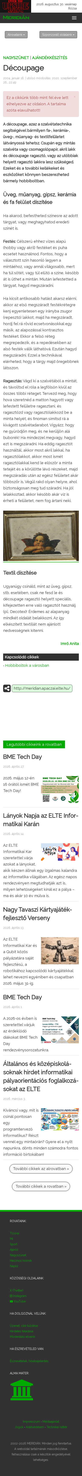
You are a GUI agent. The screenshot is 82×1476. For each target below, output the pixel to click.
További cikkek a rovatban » (41, 1186)
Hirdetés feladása (21, 1331)
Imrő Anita (70, 643)
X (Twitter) (16, 1290)
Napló (14, 1266)
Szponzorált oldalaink (57, 34)
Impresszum (31, 1421)
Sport (13, 1244)
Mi (11, 1238)
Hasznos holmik (21, 1260)
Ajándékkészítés (49, 57)
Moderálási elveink (22, 1336)
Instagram (19, 1296)
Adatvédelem (35, 1427)
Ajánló (14, 1249)
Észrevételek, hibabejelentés (29, 1361)
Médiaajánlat (50, 1421)
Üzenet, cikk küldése (24, 1325)
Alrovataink (15, 34)
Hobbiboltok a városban (27, 665)
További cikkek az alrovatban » (41, 1168)
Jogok (19, 1427)
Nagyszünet (16, 57)
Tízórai (14, 1233)
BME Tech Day (22, 756)
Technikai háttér (56, 1427)
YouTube (19, 1301)
